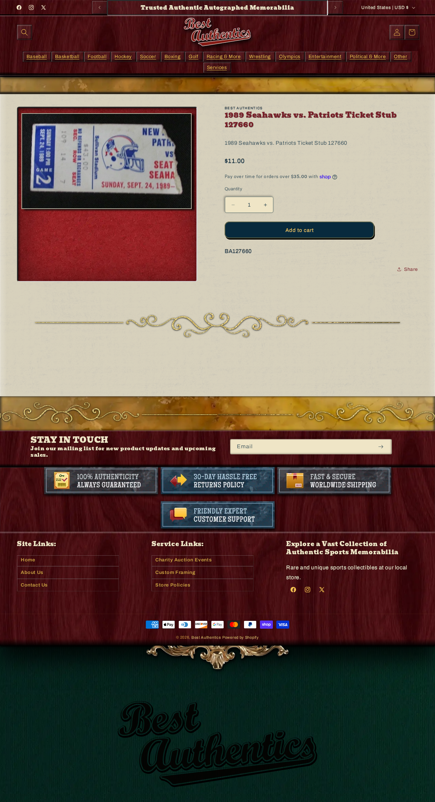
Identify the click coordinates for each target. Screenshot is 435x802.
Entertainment (325, 56)
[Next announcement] (335, 7)
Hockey (123, 56)
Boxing (172, 56)
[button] (24, 32)
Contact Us (34, 585)
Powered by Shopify (240, 637)
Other (400, 56)
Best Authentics (206, 637)
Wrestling (260, 56)
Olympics (289, 56)
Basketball (67, 56)
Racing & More (224, 56)
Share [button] (411, 269)
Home (28, 559)
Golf (193, 56)
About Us (32, 572)
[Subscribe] (381, 446)
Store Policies (172, 585)
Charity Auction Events (183, 559)
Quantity (233, 189)
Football (97, 56)
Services (217, 67)
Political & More (368, 56)
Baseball (37, 56)
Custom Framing (175, 572)
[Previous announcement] (99, 7)
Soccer (148, 56)
